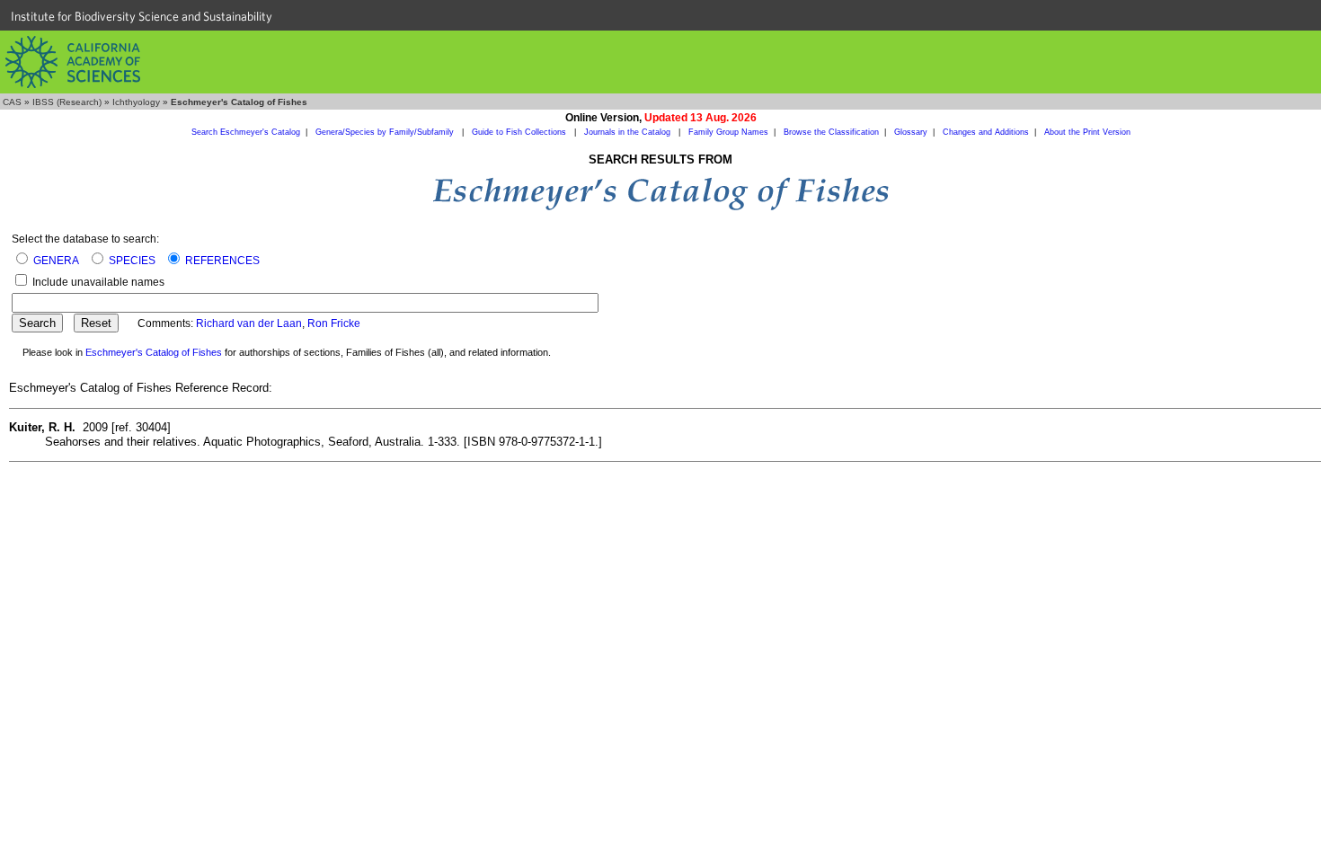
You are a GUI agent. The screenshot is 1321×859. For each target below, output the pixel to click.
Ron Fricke (333, 323)
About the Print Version (1087, 132)
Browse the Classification (831, 132)
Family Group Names (728, 132)
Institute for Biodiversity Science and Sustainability (141, 16)
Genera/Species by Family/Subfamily (386, 132)
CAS (12, 102)
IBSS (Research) (67, 102)
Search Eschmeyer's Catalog (245, 132)
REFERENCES (222, 260)
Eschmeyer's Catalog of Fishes (153, 352)
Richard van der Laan (249, 323)
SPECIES (132, 260)
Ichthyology (136, 102)
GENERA (56, 260)
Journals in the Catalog (628, 132)
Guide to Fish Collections (520, 132)
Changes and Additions (986, 132)
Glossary (910, 132)
